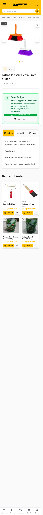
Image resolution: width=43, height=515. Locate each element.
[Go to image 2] (22, 61)
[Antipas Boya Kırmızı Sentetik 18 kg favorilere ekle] (5, 219)
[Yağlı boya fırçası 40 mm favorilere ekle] (24, 185)
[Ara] (37, 11)
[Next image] (37, 40)
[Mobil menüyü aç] (5, 4)
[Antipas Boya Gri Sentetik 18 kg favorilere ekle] (24, 219)
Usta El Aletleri (19, 18)
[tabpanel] (20, 152)
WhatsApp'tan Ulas (22, 115)
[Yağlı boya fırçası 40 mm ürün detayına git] (30, 191)
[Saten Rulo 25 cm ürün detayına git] (11, 191)
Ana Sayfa (6, 18)
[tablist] (20, 133)
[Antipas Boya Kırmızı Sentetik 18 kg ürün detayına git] (11, 226)
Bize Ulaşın (22, 119)
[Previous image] (4, 40)
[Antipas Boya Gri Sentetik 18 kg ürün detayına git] (30, 226)
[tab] (8, 133)
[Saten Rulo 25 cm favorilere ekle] (5, 185)
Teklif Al (10, 213)
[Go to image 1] (19, 61)
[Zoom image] (37, 25)
